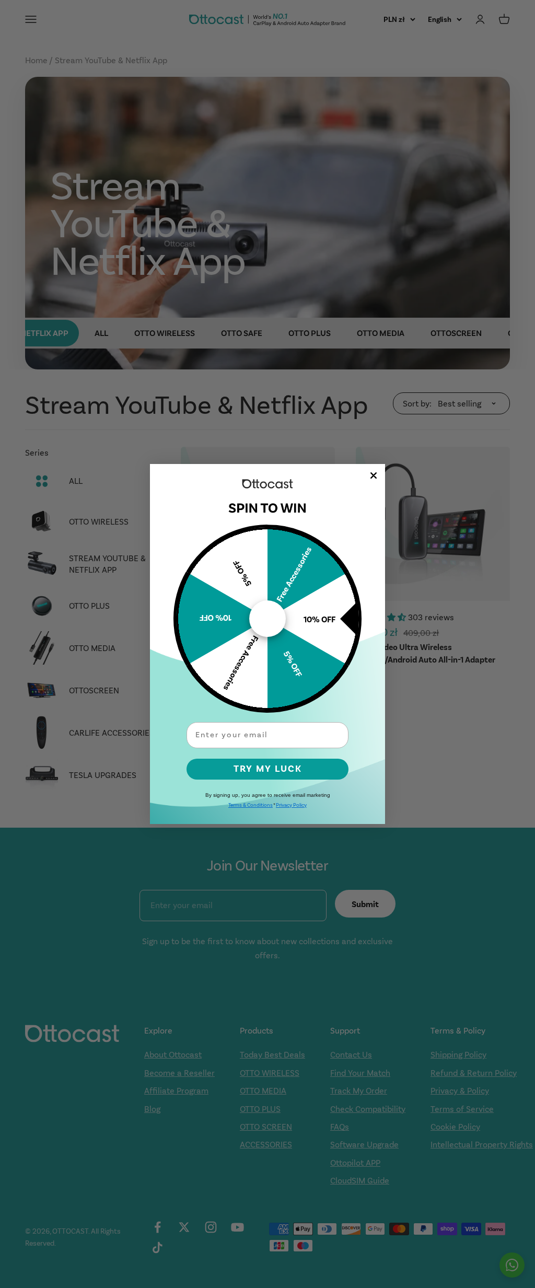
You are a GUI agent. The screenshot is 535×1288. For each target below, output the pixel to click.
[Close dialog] (373, 475)
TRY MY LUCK (268, 769)
